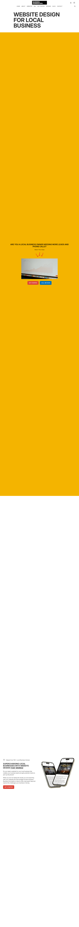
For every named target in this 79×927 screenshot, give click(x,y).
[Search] (75, 6)
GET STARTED (33, 283)
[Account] (71, 2)
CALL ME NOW (45, 283)
